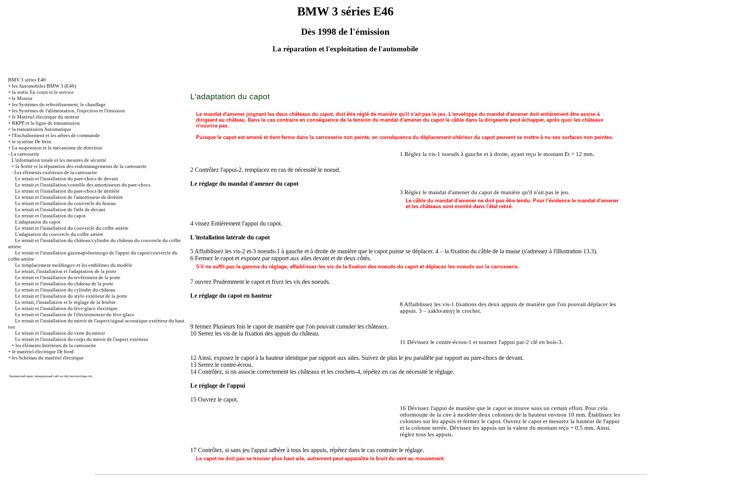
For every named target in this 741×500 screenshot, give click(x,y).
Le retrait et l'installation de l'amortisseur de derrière (69, 197)
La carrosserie (25, 154)
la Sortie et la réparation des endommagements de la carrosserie (81, 166)
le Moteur (22, 98)
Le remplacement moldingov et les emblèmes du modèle (73, 265)
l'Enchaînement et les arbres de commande (56, 135)
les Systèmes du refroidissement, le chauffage (59, 104)
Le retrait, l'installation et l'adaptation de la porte (66, 271)
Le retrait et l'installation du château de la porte (64, 283)
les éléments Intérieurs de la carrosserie (55, 345)
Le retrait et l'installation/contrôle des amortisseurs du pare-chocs (83, 185)
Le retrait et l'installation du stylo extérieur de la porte (71, 296)
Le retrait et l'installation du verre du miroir (60, 333)
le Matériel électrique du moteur (45, 117)
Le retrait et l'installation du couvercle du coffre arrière (72, 228)
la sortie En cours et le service (43, 92)
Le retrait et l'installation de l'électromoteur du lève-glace (74, 314)
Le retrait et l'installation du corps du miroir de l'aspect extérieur (81, 339)
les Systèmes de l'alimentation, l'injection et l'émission (68, 111)
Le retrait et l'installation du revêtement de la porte (67, 277)
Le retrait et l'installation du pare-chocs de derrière (67, 191)
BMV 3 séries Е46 (27, 80)
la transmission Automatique (41, 129)
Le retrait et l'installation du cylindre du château (65, 290)
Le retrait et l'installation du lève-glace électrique (66, 308)
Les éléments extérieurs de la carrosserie (55, 172)
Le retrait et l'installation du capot (50, 216)
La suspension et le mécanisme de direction (57, 148)
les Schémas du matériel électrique (48, 358)
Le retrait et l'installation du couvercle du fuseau (65, 203)
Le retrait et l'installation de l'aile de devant (60, 209)
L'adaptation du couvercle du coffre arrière (59, 234)
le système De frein (31, 141)
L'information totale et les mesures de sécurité (59, 160)
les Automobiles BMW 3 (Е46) (44, 86)
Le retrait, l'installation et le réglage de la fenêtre (65, 302)
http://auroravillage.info (78, 376)
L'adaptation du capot (38, 222)
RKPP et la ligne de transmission (46, 123)
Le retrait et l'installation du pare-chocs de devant (66, 178)
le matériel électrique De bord (43, 351)
